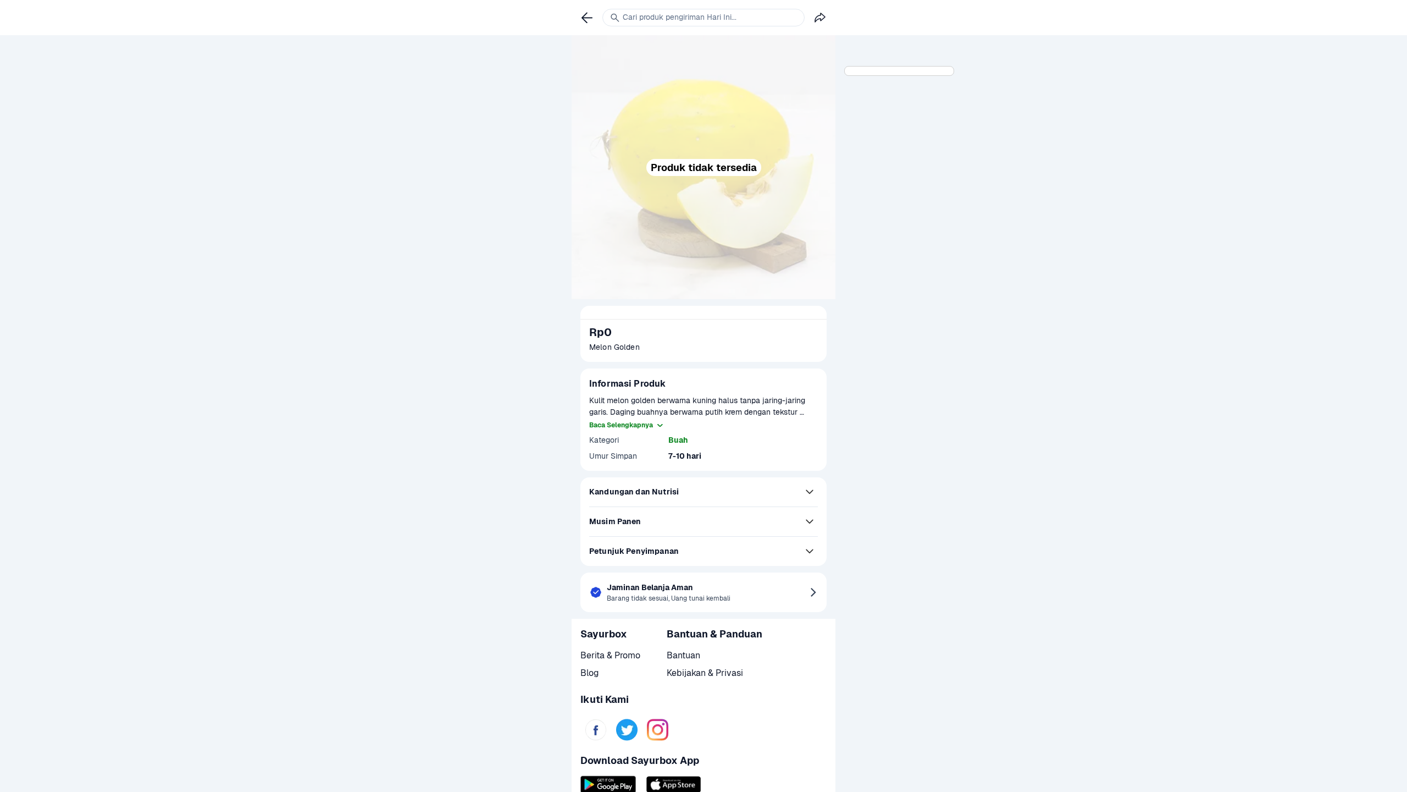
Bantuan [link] (683, 655)
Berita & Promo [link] (610, 655)
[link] (595, 729)
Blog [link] (589, 673)
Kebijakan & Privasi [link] (705, 673)
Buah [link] (678, 440)
